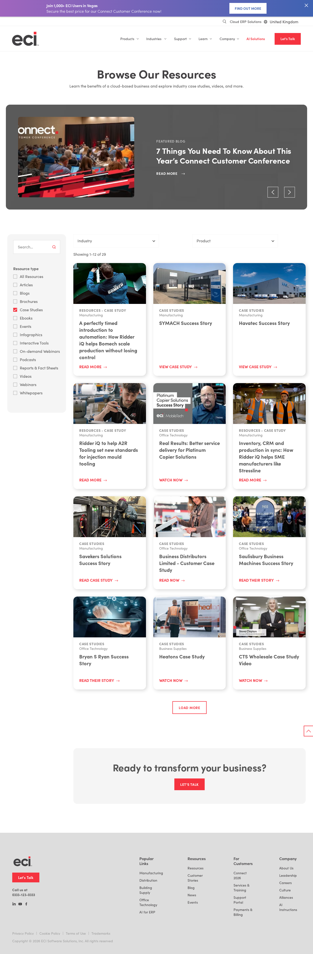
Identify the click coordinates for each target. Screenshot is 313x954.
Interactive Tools (34, 342)
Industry (85, 240)
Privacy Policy (23, 933)
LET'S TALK (189, 784)
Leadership (288, 875)
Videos (26, 376)
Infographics (31, 334)
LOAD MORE (189, 707)
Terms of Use (76, 933)
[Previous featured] (273, 192)
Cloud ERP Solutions (245, 21)
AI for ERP (147, 912)
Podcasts (28, 359)
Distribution (148, 880)
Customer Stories (195, 878)
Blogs (25, 293)
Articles (26, 284)
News (192, 895)
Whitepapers (31, 392)
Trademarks (100, 933)
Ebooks (26, 318)
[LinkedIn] (14, 904)
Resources (195, 868)
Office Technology (148, 902)
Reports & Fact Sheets (39, 367)
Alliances (286, 897)
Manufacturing (151, 873)
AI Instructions (288, 907)
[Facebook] (26, 904)
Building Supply (145, 890)
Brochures (29, 301)
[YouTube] (20, 904)
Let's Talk (287, 38)
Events (25, 326)
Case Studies (31, 309)
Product (204, 240)
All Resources (31, 276)
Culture (285, 890)
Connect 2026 (240, 875)
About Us (286, 868)
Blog (191, 887)
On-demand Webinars (40, 351)
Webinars (28, 384)
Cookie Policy (49, 933)
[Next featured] (289, 192)
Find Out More (248, 8)
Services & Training (241, 887)
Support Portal (240, 900)
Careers (285, 882)
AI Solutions (255, 38)
